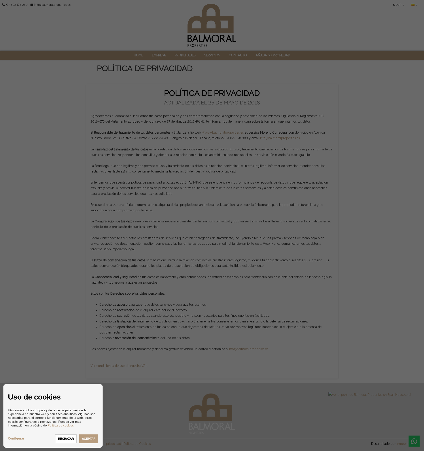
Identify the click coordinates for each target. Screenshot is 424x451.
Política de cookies (61, 425)
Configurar (16, 438)
